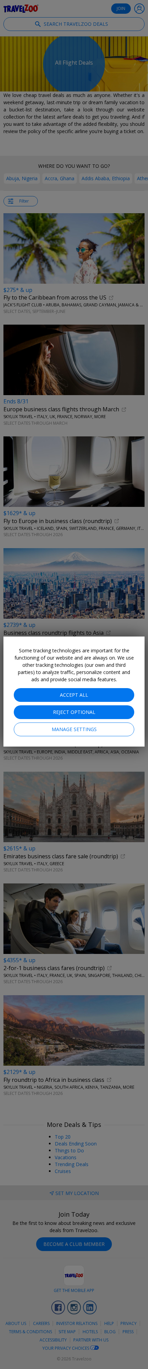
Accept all (74, 695)
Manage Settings (74, 729)
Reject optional (74, 712)
